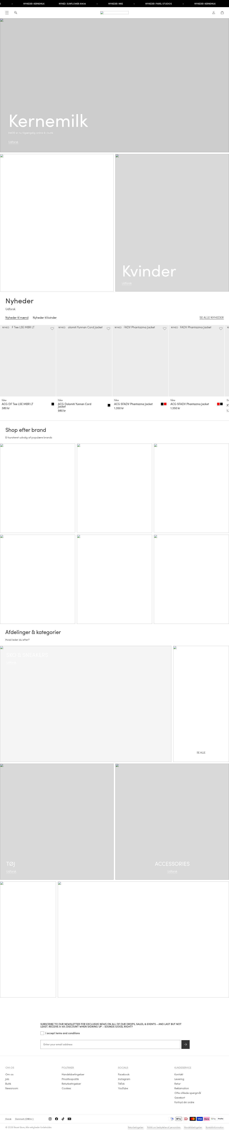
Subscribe (185, 1044)
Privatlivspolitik (70, 1079)
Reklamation (181, 1088)
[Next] (220, 369)
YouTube (123, 1088)
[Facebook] (56, 1119)
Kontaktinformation (215, 1127)
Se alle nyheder (212, 317)
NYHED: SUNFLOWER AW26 (63, 3)
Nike (4, 400)
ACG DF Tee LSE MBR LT (17, 404)
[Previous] (8, 369)
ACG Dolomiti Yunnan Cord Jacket (74, 405)
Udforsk (13, 142)
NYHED (5, 327)
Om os (9, 1074)
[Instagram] (50, 1119)
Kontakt (178, 1074)
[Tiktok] (63, 1119)
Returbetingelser (71, 1083)
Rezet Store (19, 1127)
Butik (8, 1083)
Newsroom (11, 1088)
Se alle (143, 943)
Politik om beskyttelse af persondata (164, 1127)
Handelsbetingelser (73, 1074)
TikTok (121, 1083)
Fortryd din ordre (184, 1102)
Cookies (66, 1088)
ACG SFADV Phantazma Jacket (133, 404)
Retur (177, 1083)
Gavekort (179, 1097)
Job (7, 1079)
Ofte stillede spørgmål (187, 1093)
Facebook (123, 1074)
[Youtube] (69, 1119)
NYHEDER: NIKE (106, 3)
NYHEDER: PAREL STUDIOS (149, 3)
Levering (179, 1079)
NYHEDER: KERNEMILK (24, 3)
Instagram (124, 1079)
